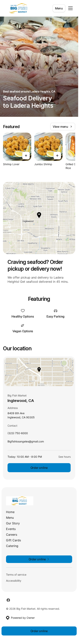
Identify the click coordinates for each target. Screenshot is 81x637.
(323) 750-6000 (18, 434)
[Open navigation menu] (70, 8)
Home (10, 512)
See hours (64, 456)
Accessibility (13, 580)
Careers (11, 534)
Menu (59, 8)
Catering (12, 546)
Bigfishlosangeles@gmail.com (26, 442)
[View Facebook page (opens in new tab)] (8, 600)
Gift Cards (13, 540)
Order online (39, 468)
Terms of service (16, 574)
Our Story (13, 523)
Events (11, 529)
